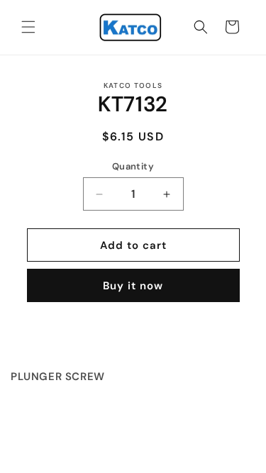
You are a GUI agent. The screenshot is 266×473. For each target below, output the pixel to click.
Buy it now (133, 286)
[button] (28, 27)
